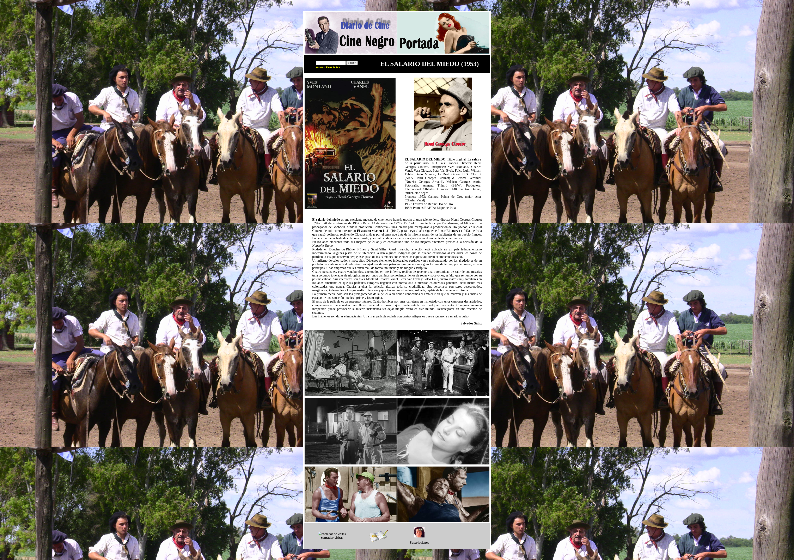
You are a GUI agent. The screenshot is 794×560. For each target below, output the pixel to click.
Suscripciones (419, 542)
